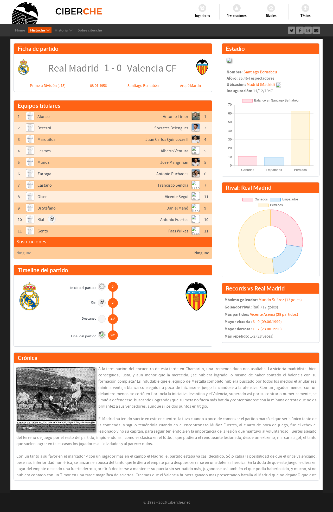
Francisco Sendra (173, 185)
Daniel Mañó (177, 208)
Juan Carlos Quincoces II (166, 139)
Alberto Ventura (174, 151)
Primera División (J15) (48, 86)
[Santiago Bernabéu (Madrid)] (229, 59)
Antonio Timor (175, 116)
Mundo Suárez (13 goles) (280, 300)
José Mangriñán (174, 162)
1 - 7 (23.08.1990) (267, 329)
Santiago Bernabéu (143, 86)
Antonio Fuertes (174, 219)
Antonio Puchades (172, 174)
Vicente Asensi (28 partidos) (274, 314)
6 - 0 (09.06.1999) (267, 321)
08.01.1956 (98, 86)
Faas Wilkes (178, 231)
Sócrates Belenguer (171, 128)
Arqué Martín (190, 86)
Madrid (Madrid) (261, 84)
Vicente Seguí (176, 196)
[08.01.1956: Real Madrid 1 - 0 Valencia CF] (56, 399)
